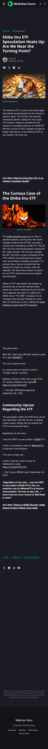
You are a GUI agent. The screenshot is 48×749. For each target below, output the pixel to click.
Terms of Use (33, 730)
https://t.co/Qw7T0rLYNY (15, 467)
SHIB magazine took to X (19, 236)
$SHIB (37, 439)
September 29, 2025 (13, 393)
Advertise (22, 730)
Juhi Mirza (12, 59)
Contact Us (12, 730)
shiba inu (16, 557)
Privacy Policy (24, 733)
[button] (4, 4)
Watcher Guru (24, 720)
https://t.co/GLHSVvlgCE (15, 385)
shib (6, 557)
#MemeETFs (38, 445)
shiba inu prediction (32, 557)
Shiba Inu (6, 31)
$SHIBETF (17, 357)
